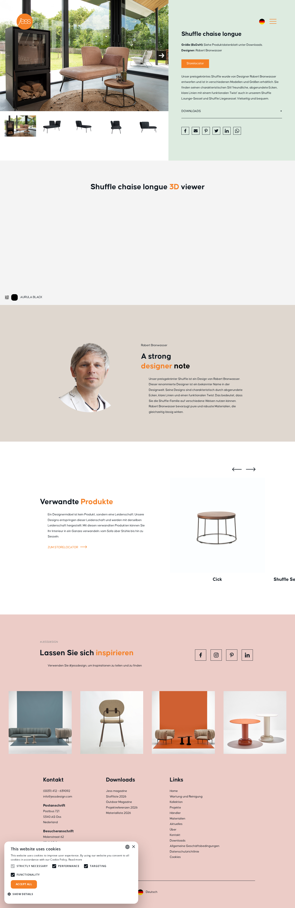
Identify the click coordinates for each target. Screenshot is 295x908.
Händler (175, 813)
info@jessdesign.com (57, 796)
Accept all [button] (24, 884)
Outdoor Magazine (119, 802)
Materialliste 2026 (118, 813)
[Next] (161, 55)
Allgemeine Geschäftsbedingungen (194, 846)
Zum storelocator (63, 547)
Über (173, 829)
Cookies (175, 857)
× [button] (133, 846)
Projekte (175, 807)
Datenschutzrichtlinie (184, 851)
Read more (75, 859)
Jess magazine (116, 791)
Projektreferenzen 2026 (122, 807)
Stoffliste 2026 (116, 796)
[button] (22, 894)
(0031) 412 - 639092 (56, 791)
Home (174, 791)
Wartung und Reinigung (186, 796)
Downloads (191, 111)
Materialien (177, 818)
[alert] (71, 873)
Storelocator (195, 63)
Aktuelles (176, 824)
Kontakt (175, 835)
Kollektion (176, 802)
